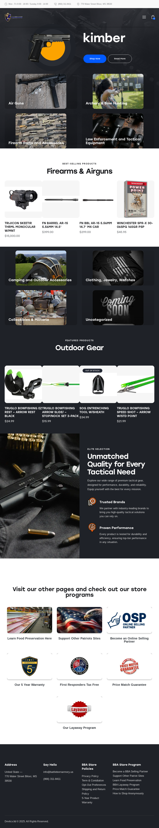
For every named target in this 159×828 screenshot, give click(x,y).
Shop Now (15, 108)
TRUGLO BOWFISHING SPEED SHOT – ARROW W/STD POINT (134, 412)
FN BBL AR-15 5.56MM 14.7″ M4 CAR (58, 225)
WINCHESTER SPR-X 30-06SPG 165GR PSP (98, 225)
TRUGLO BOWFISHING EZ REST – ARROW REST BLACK (23, 412)
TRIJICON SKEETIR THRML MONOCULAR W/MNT (132, 227)
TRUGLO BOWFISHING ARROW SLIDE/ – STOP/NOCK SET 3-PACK (60, 412)
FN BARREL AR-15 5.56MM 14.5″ (18, 225)
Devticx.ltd (10, 821)
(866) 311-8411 (52, 778)
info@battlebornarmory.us (58, 771)
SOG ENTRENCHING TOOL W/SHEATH (94, 410)
